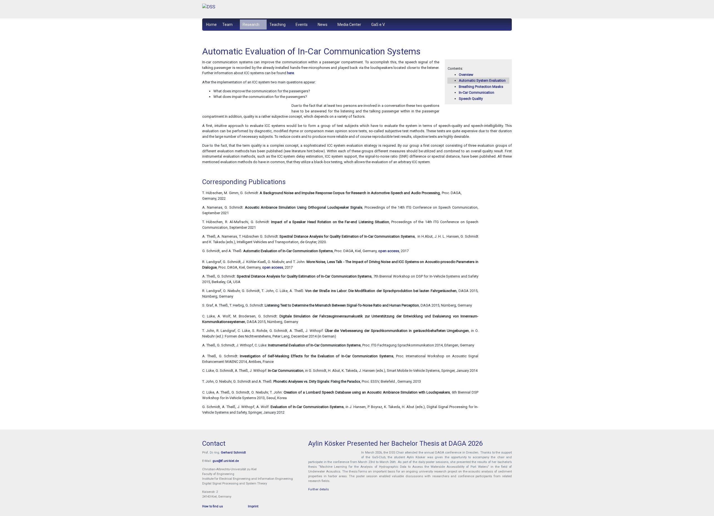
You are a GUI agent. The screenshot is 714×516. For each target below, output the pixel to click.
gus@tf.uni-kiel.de (226, 461)
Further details (318, 489)
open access (388, 251)
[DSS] (251, 9)
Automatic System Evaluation (482, 80)
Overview (466, 75)
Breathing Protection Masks (481, 87)
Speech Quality (471, 99)
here (290, 73)
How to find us (212, 506)
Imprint (253, 506)
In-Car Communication (476, 92)
